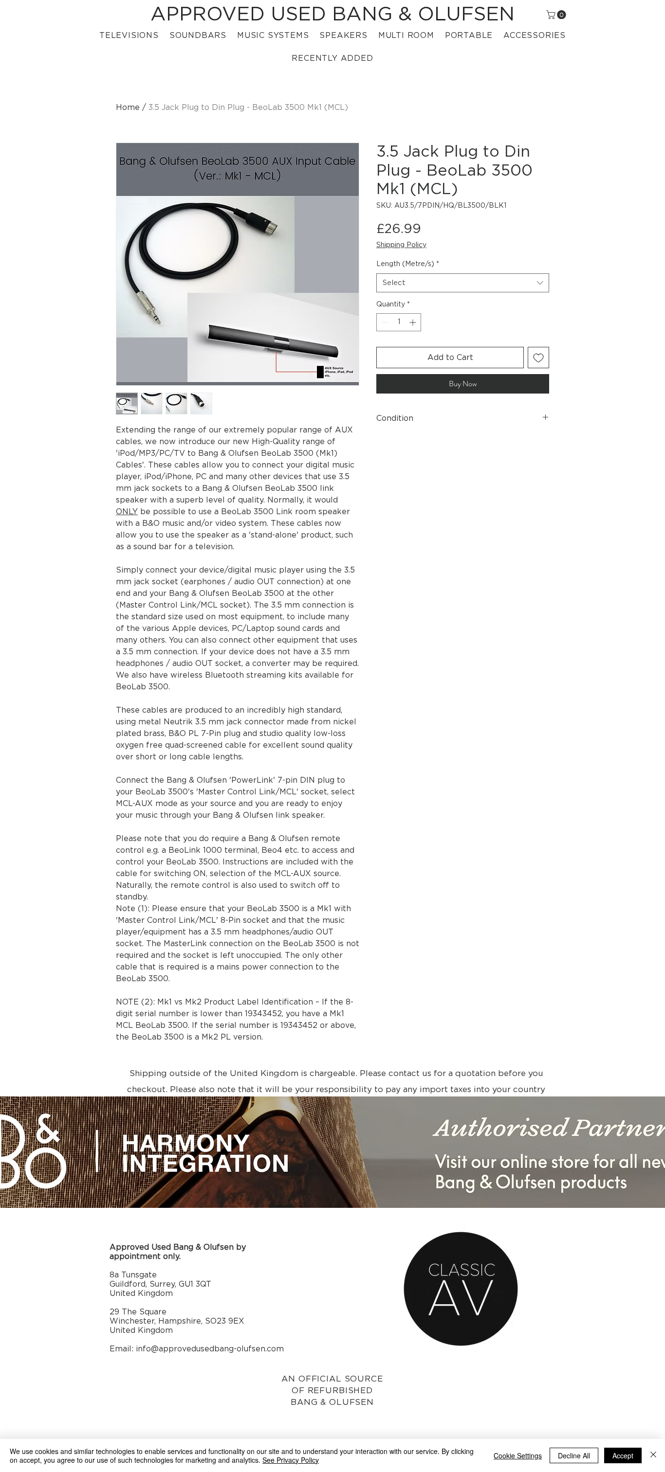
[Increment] (413, 322)
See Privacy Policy (290, 1460)
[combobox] (462, 282)
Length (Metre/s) (407, 264)
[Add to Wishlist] (538, 357)
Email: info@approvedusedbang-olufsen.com (197, 1349)
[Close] (653, 1455)
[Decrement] (384, 322)
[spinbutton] (398, 322)
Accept (622, 1455)
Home (128, 107)
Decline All (574, 1455)
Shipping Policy (401, 245)
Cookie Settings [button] (518, 1455)
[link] (557, 14)
